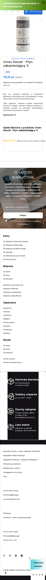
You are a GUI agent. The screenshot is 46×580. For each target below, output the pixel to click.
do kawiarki (8, 252)
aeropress (7, 308)
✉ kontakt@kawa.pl (11, 536)
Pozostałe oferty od (23, 58)
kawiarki (6, 326)
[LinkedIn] (22, 555)
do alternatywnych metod (14, 256)
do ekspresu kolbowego (13, 245)
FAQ (5, 476)
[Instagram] (10, 555)
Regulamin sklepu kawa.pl (14, 455)
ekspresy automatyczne (13, 285)
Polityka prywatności (12, 464)
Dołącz (23, 215)
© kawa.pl (7, 566)
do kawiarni (8, 279)
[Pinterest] (16, 555)
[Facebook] (4, 555)
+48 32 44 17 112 (10, 540)
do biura (6, 275)
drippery (6, 319)
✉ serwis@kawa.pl (11, 495)
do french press (9, 259)
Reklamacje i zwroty (11, 468)
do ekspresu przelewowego (14, 248)
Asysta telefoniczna (11, 499)
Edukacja (7, 513)
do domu (6, 271)
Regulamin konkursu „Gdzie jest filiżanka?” (20, 459)
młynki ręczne (9, 359)
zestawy (6, 333)
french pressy (9, 322)
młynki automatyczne (12, 362)
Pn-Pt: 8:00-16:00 (10, 491)
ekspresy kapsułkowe (12, 296)
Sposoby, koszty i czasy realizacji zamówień (21, 451)
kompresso (7, 329)
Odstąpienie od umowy (12, 472)
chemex (6, 311)
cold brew (7, 315)
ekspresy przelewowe (12, 292)
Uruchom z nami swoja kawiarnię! (17, 517)
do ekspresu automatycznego (15, 241)
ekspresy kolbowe (10, 288)
